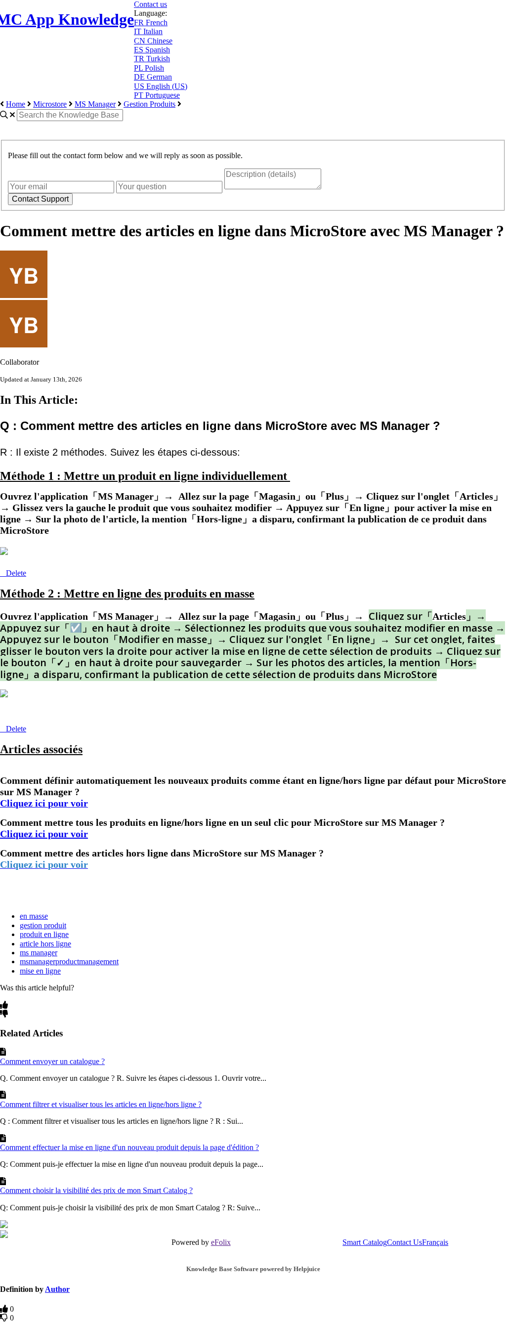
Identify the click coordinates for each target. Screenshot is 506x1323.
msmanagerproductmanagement (69, 961)
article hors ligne (45, 943)
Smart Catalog (364, 1242)
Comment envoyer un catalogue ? (52, 1061)
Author (57, 1289)
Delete (16, 573)
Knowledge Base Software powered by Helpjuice (253, 1269)
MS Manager (95, 104)
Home (15, 104)
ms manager (38, 952)
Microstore (50, 104)
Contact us (150, 4)
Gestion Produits (149, 104)
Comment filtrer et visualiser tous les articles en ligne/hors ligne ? (101, 1104)
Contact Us (404, 1242)
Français (435, 1242)
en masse (34, 916)
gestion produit (43, 925)
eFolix (221, 1242)
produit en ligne (44, 934)
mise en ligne (40, 971)
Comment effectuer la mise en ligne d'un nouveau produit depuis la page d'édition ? (129, 1147)
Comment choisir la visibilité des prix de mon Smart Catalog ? (96, 1190)
